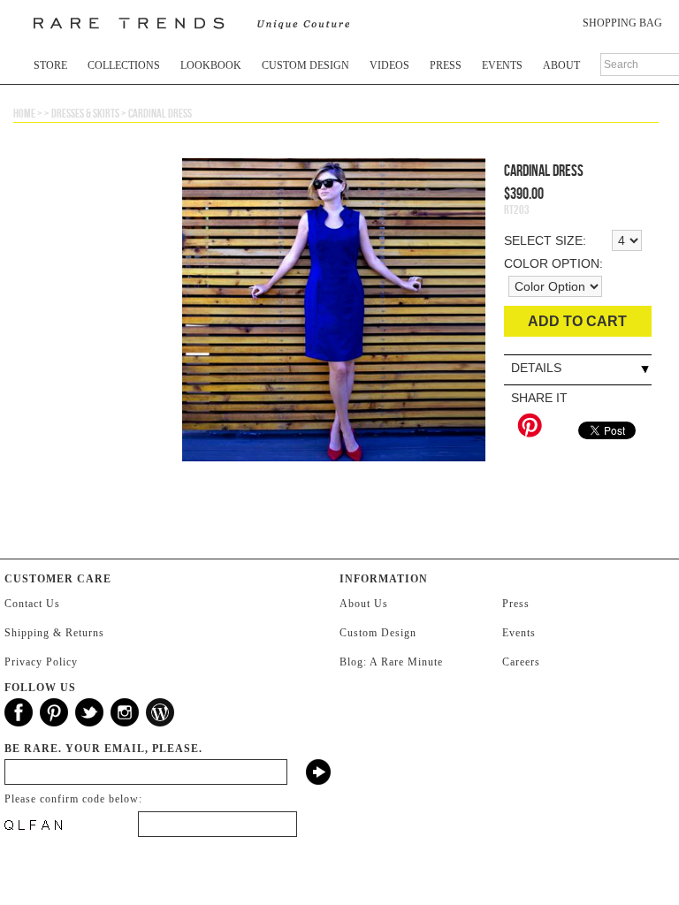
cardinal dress (160, 113)
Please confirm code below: (73, 799)
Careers (521, 662)
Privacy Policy (41, 662)
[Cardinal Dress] (333, 343)
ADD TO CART (577, 321)
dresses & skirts (85, 113)
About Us (364, 603)
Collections (124, 65)
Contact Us (32, 603)
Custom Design (305, 65)
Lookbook (210, 65)
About (561, 65)
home (24, 113)
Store (50, 65)
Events (502, 65)
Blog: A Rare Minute (391, 662)
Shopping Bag (622, 23)
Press (446, 65)
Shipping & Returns (54, 633)
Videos (389, 65)
